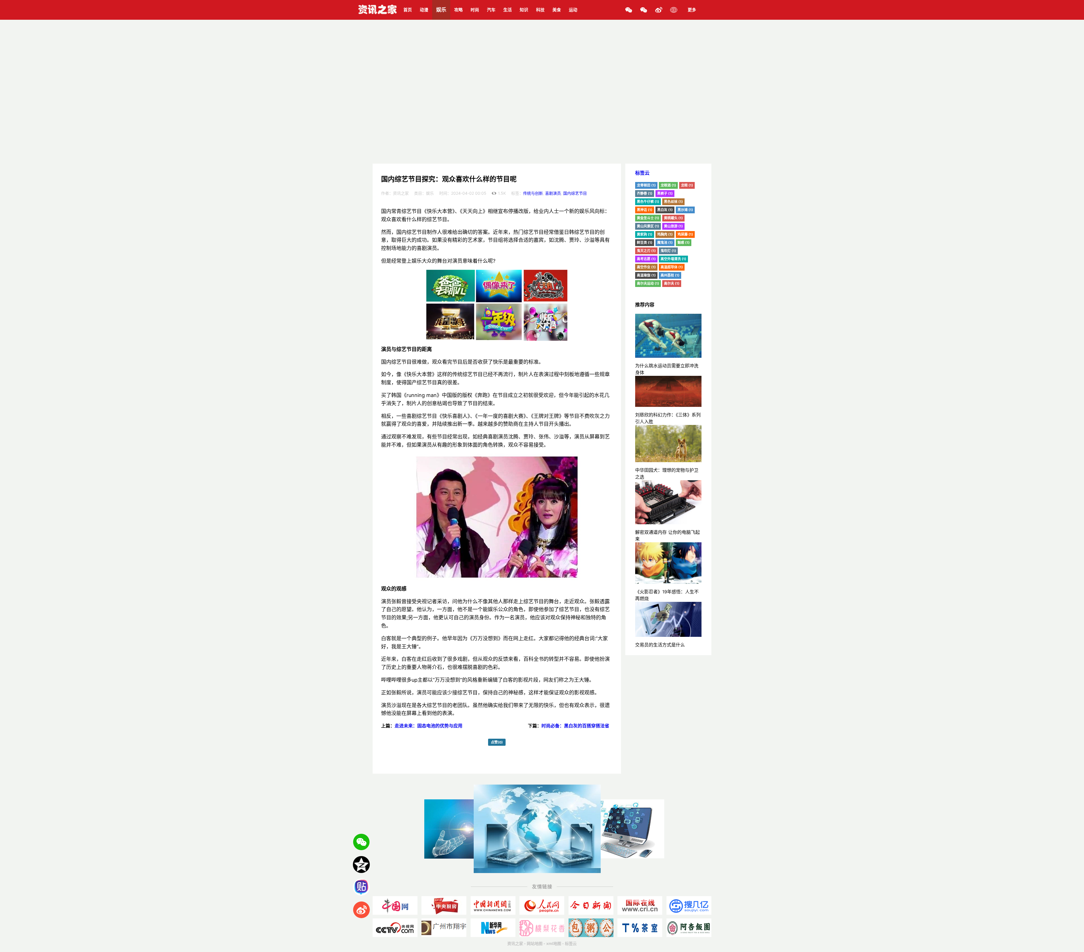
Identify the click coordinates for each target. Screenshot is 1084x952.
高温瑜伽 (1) (646, 275)
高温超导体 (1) (672, 267)
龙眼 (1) (687, 185)
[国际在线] (639, 905)
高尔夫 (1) (671, 283)
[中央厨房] (443, 905)
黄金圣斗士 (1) (648, 218)
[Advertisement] (542, 121)
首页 (407, 9)
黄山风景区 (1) (648, 226)
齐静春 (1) (644, 193)
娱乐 (441, 10)
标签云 (642, 173)
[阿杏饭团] (688, 927)
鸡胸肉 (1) (665, 234)
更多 (692, 9)
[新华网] (493, 927)
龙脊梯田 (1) (646, 185)
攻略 (458, 9)
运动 (573, 9)
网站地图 (535, 943)
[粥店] (591, 927)
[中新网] (493, 905)
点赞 (497, 742)
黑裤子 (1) (665, 193)
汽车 (491, 9)
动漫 (424, 9)
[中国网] (395, 905)
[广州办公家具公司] (443, 927)
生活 (507, 9)
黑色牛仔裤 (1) (648, 201)
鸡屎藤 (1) (685, 234)
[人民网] (541, 905)
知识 (524, 9)
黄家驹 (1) (644, 234)
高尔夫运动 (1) (648, 283)
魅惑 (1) (684, 242)
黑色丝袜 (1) (673, 201)
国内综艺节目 (575, 193)
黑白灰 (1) (665, 210)
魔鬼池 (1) (665, 242)
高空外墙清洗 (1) (673, 259)
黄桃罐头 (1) (673, 218)
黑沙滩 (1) (685, 210)
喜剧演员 (553, 193)
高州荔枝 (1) (670, 275)
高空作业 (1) (646, 267)
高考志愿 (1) (646, 259)
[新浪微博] (658, 10)
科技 (540, 9)
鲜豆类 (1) (644, 242)
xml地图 (553, 943)
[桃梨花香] (541, 927)
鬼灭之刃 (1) (646, 251)
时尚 (475, 9)
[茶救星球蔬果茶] (639, 927)
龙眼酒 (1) (668, 185)
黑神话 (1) (644, 210)
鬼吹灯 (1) (668, 251)
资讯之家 (515, 943)
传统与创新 (533, 193)
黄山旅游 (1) (673, 226)
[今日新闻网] (591, 905)
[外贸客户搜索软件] (688, 905)
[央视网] (395, 927)
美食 (556, 9)
